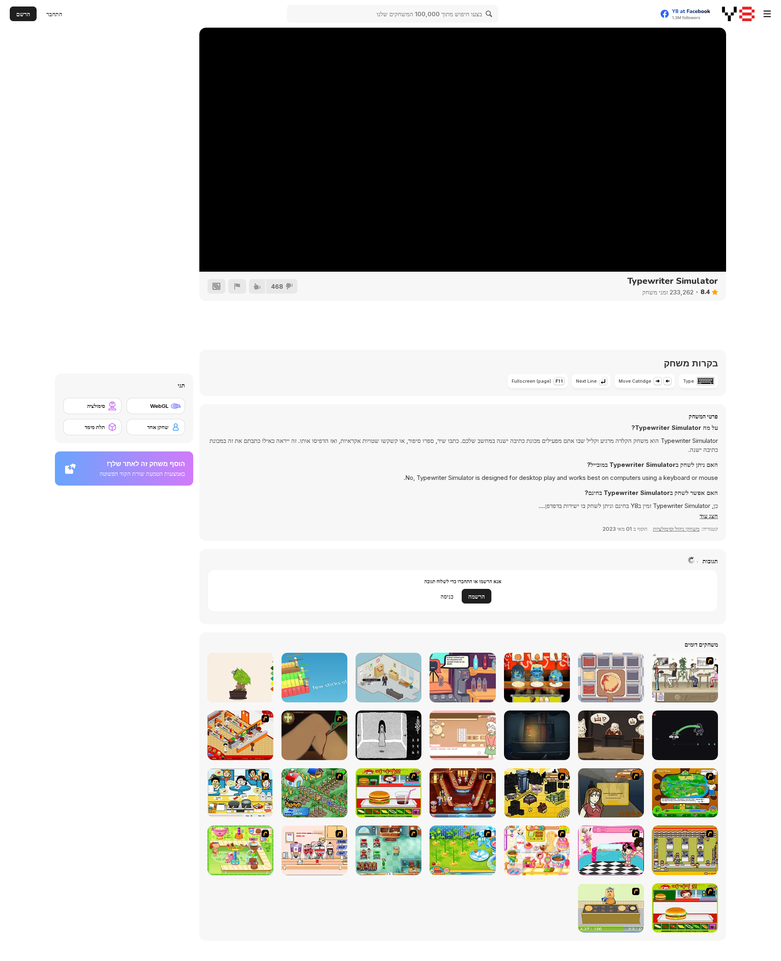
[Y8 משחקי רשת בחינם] (738, 14)
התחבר (54, 14)
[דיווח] (237, 286)
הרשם (23, 14)
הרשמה (476, 596)
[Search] (489, 14)
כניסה (447, 596)
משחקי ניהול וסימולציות (676, 528)
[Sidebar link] (767, 14)
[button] (709, 516)
